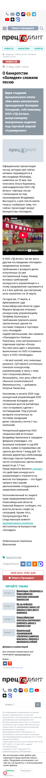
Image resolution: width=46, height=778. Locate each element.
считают (37, 468)
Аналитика (24, 48)
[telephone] (7, 14)
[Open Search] (41, 28)
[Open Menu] (5, 28)
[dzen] (12, 19)
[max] (18, 19)
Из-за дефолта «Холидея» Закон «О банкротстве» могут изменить (28, 608)
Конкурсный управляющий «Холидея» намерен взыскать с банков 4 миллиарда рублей (28, 636)
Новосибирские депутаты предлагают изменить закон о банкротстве (29, 621)
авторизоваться (22, 654)
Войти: (6, 659)
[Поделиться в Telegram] (28, 563)
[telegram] (34, 14)
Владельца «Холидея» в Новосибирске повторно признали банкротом (30, 595)
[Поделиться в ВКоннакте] (23, 563)
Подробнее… (9, 775)
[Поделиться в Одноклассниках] (34, 563)
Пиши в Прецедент (23, 28)
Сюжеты (38, 48)
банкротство (14, 557)
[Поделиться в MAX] (40, 563)
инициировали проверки (18, 523)
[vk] (18, 14)
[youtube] (7, 19)
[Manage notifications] (5, 773)
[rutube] (23, 14)
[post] (12, 14)
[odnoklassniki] (29, 14)
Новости (8, 48)
